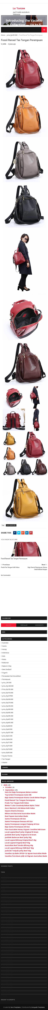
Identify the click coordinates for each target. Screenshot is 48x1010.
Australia (5, 643)
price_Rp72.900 (7, 742)
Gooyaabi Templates (38, 1007)
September (10, 790)
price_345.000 (6, 683)
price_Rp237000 (7, 696)
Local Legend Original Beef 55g (17, 843)
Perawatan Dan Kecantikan (11, 676)
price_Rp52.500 (7, 736)
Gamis (4, 646)
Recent (8, 625)
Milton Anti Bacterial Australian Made (20, 813)
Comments (39, 625)
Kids (3, 656)
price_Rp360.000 (7, 709)
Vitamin (4, 762)
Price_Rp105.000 (7, 689)
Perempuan (6, 679)
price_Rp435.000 (12, 35)
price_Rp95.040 (7, 752)
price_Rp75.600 (7, 746)
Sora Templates (16, 1007)
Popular (24, 625)
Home (3, 35)
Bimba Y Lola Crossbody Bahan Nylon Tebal (22, 805)
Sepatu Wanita (7, 756)
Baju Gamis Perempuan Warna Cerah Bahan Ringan (25, 797)
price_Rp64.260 (7, 739)
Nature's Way (6, 666)
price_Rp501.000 (7, 732)
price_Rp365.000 (7, 713)
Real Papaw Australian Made (16, 816)
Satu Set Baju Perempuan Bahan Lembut (21, 792)
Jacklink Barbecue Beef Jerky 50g (18, 837)
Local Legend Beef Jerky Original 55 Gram (21, 832)
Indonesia (5, 653)
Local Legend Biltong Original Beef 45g (20, 840)
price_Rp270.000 (7, 703)
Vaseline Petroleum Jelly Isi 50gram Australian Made (26, 856)
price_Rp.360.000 (7, 686)
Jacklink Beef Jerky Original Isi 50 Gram (20, 835)
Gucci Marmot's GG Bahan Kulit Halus (20, 808)
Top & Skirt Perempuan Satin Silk (18, 795)
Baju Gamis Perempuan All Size (17, 827)
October (8, 787)
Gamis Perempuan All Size (15, 819)
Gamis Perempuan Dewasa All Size (19, 821)
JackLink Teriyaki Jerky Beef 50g (18, 851)
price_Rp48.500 (7, 726)
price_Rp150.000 (7, 693)
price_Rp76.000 (7, 749)
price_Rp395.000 (7, 716)
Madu (4, 659)
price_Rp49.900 (7, 729)
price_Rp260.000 (7, 699)
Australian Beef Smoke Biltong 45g (19, 845)
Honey (4, 649)
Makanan (5, 663)
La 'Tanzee (19, 8)
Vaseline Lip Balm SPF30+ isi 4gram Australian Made (26, 853)
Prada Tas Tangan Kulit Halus (17, 803)
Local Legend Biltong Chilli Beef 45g (19, 848)
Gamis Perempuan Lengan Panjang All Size (22, 824)
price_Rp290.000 (7, 706)
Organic (4, 673)
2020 (5, 785)
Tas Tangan (6, 759)
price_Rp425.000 (7, 719)
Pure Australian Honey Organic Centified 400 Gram (25, 829)
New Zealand (6, 669)
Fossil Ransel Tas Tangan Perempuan (14, 558)
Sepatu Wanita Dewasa (14, 811)
